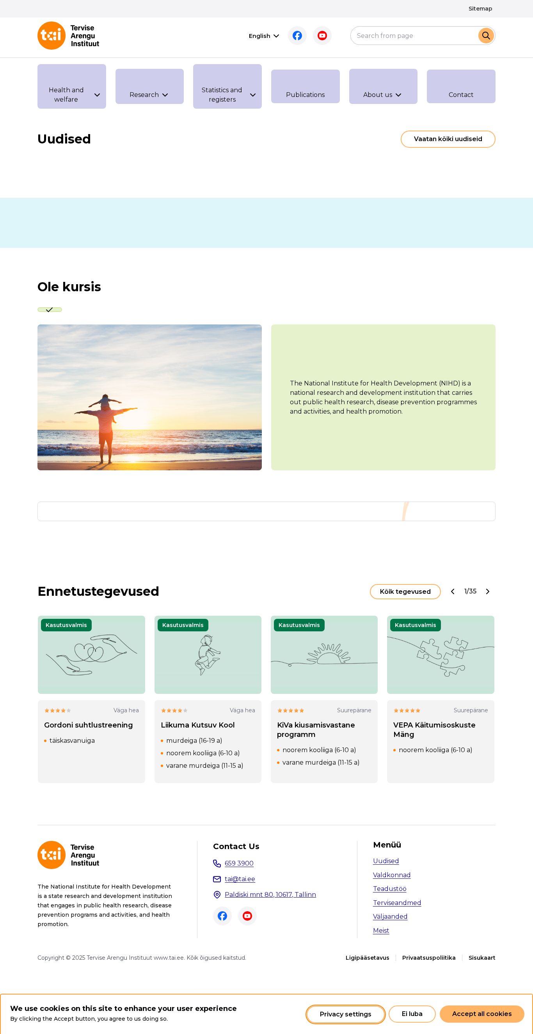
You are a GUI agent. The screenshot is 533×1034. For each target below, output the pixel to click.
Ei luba (412, 1014)
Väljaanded (390, 916)
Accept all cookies (482, 1014)
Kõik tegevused (405, 591)
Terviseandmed (397, 903)
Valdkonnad (392, 875)
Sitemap (480, 8)
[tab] (49, 309)
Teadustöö (390, 888)
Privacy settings (345, 1014)
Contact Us (236, 846)
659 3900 (239, 863)
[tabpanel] (266, 397)
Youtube (322, 35)
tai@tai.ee (240, 879)
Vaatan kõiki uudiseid (448, 139)
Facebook (297, 35)
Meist (381, 930)
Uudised (386, 861)
